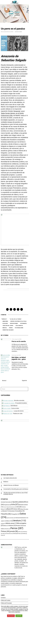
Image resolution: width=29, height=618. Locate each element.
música (5, 327)
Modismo (5, 481)
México (6, 525)
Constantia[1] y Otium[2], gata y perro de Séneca (15, 489)
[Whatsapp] (18, 309)
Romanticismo (10, 533)
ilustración (24, 517)
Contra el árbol (18, 31)
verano (3, 535)
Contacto (3, 597)
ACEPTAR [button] (18, 615)
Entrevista (13, 511)
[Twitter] (11, 309)
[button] (26, 389)
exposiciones (14, 323)
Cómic (16, 509)
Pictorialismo (19, 327)
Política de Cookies (5, 600)
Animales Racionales (6, 502)
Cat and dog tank (7, 507)
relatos (4, 533)
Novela (19, 525)
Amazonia (5, 321)
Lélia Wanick (19, 325)
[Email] (21, 309)
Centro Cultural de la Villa (18, 321)
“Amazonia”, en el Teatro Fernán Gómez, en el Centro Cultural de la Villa (12, 113)
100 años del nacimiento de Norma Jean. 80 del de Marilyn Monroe (15, 493)
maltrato (3, 523)
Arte (15, 504)
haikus (13, 517)
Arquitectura (7, 504)
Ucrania (24, 533)
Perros (16, 528)
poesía (14, 531)
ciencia (14, 507)
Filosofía (6, 514)
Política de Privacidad (6, 603)
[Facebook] (7, 309)
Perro (11, 327)
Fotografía (23, 323)
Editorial (5, 511)
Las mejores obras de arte (10, 478)
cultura (9, 509)
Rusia (16, 533)
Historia (18, 517)
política (20, 531)
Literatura (19, 520)
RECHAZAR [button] (11, 615)
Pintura (5, 531)
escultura (20, 511)
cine (19, 507)
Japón (3, 520)
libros (9, 521)
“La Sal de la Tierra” (15, 319)
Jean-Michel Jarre (8, 325)
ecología (5, 323)
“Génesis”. (4, 319)
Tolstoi (20, 533)
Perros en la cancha (19, 341)
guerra (9, 517)
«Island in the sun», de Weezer (11, 485)
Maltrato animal (11, 523)
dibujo (22, 509)
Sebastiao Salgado (8, 330)
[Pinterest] (14, 309)
